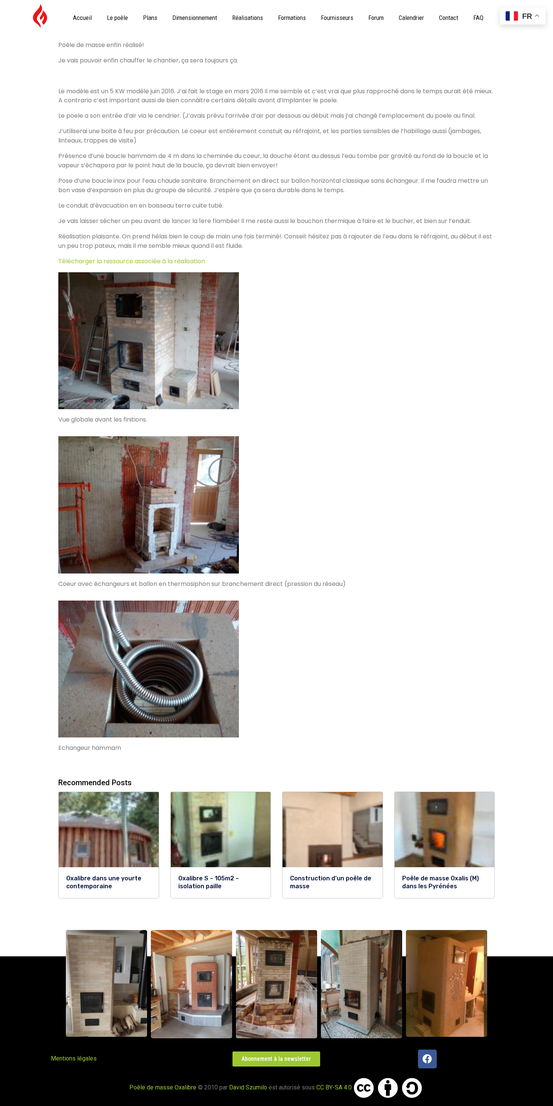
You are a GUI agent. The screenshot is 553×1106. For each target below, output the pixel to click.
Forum (376, 17)
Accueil (82, 17)
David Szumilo (248, 1087)
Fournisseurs (337, 17)
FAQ (478, 17)
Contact (448, 17)
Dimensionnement (194, 17)
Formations (292, 17)
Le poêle (117, 17)
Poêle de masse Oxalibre (162, 1087)
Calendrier (411, 17)
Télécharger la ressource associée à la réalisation (131, 261)
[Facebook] (427, 1059)
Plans (150, 17)
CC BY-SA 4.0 (334, 1087)
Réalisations (247, 17)
